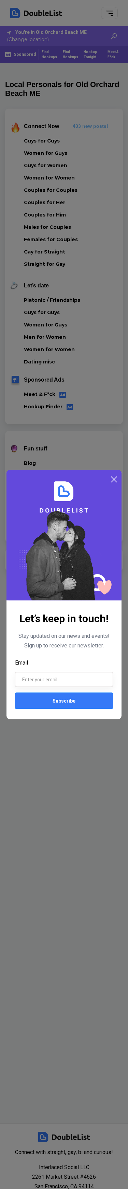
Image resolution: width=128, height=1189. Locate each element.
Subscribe (64, 700)
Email (21, 662)
